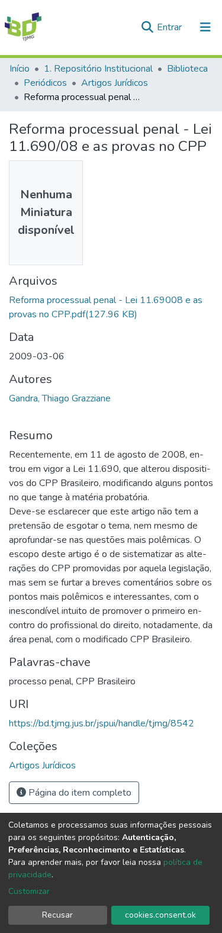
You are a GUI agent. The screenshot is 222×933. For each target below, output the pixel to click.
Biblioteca (187, 68)
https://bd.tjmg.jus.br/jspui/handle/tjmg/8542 (101, 723)
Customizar (29, 891)
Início (19, 68)
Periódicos (45, 82)
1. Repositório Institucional (98, 68)
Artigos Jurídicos (114, 82)
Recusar (57, 915)
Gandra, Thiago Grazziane (60, 398)
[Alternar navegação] (205, 27)
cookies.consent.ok (160, 915)
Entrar (170, 27)
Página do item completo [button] (78, 792)
